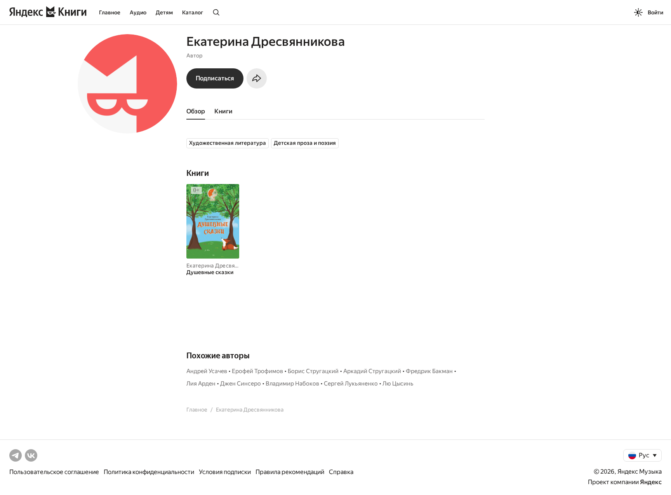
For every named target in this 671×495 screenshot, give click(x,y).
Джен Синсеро (240, 383)
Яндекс (651, 482)
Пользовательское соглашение (54, 472)
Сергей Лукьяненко (351, 383)
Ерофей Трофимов (257, 371)
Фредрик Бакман (429, 371)
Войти (655, 12)
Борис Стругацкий (313, 371)
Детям (164, 12)
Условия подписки (225, 472)
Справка (341, 472)
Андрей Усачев (206, 371)
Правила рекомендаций (290, 472)
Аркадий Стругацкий (372, 371)
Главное (109, 12)
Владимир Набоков (292, 383)
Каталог (192, 12)
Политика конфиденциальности (149, 472)
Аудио (138, 12)
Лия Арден (201, 383)
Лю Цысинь (398, 383)
